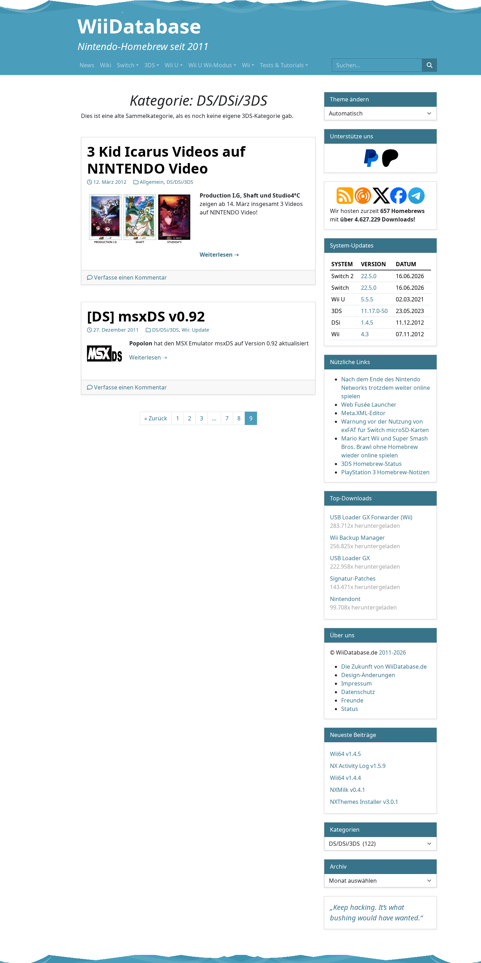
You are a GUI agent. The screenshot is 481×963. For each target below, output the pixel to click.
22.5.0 (368, 276)
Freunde (352, 700)
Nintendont (345, 599)
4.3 (365, 334)
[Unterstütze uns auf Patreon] (390, 157)
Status (349, 709)
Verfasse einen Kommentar (130, 277)
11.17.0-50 (374, 311)
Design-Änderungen (368, 675)
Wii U (172, 65)
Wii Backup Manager (357, 538)
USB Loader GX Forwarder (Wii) (371, 517)
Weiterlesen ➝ (219, 254)
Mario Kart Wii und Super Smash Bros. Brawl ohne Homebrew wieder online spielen (384, 446)
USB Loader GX (350, 558)
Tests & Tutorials (282, 65)
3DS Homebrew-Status (371, 464)
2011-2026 (392, 652)
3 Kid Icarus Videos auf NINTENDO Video (166, 160)
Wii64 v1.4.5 (345, 754)
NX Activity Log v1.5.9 (358, 766)
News (87, 65)
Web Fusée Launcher (368, 404)
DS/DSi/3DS (180, 182)
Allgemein (152, 182)
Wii (246, 65)
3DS (149, 65)
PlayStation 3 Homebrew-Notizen (385, 472)
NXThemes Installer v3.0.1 (364, 802)
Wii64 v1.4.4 (345, 778)
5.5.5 (367, 299)
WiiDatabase (139, 25)
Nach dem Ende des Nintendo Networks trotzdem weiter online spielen (385, 387)
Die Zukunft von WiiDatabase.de (384, 666)
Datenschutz (358, 692)
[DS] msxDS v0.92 (146, 316)
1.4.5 (367, 322)
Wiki (105, 65)
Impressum (356, 683)
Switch (126, 65)
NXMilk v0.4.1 (347, 790)
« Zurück (155, 418)
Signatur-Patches (353, 578)
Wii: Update (195, 329)
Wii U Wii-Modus (210, 65)
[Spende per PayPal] (371, 157)
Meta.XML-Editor (363, 413)
